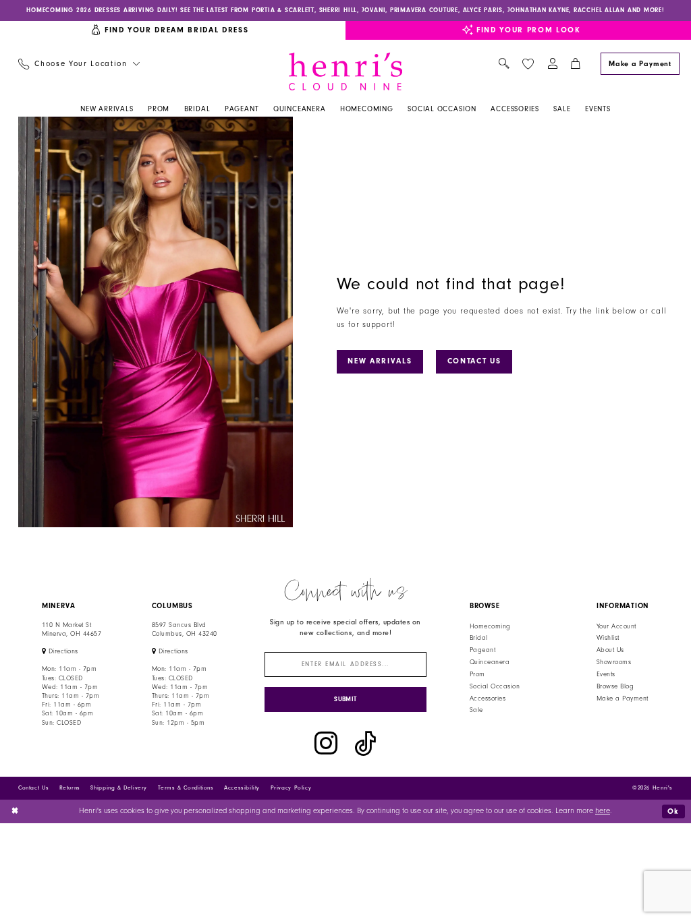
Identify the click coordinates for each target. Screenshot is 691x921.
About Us (610, 650)
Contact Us (474, 361)
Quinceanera (489, 662)
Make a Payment (622, 698)
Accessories (487, 698)
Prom (477, 674)
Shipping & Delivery (118, 788)
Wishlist (608, 638)
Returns (69, 788)
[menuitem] (78, 64)
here (602, 810)
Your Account (616, 626)
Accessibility (242, 788)
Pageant (482, 650)
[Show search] (504, 64)
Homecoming (490, 626)
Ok (673, 810)
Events (606, 674)
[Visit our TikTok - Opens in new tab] (365, 743)
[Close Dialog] (15, 811)
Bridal (479, 638)
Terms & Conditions (186, 788)
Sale (476, 710)
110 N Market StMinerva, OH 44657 (71, 629)
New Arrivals (380, 361)
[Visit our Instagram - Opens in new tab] (325, 743)
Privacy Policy (291, 788)
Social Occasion (495, 686)
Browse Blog (615, 686)
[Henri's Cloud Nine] (345, 71)
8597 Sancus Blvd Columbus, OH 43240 (184, 629)
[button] (552, 64)
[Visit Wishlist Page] (528, 63)
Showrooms (614, 662)
